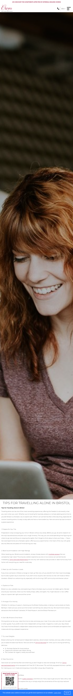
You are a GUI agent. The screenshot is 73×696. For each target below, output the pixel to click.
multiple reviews (54, 554)
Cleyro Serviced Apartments (18, 559)
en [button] (62, 9)
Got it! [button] (67, 693)
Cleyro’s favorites (40, 642)
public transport (27, 679)
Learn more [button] (57, 693)
